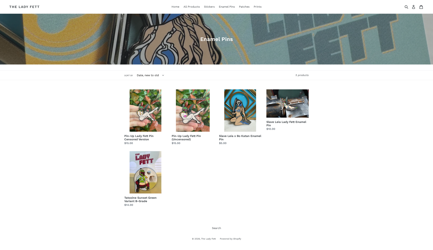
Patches (244, 6)
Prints (257, 6)
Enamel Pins (227, 6)
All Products (192, 6)
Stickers (209, 6)
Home (175, 6)
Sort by (128, 75)
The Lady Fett (24, 7)
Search (216, 228)
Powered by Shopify (230, 238)
